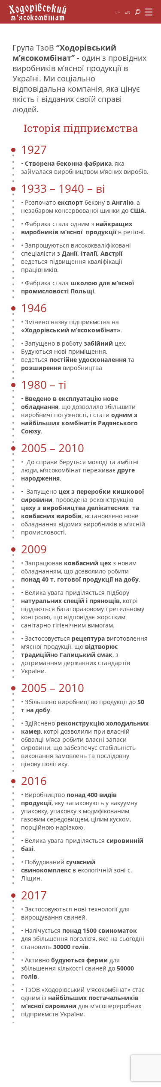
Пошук (137, 12)
